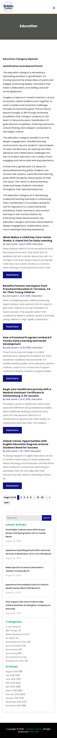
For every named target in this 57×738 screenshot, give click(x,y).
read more (12, 274)
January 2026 (12, 698)
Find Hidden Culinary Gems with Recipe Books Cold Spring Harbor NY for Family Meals (26, 533)
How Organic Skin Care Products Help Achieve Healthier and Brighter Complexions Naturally (28, 605)
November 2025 (13, 705)
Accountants (12, 649)
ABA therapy (12, 630)
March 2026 (11, 690)
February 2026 (12, 694)
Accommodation (14, 645)
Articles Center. (34, 729)
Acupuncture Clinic (15, 660)
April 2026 (10, 686)
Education (38, 244)
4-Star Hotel (12, 626)
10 (38, 497)
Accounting (11, 653)
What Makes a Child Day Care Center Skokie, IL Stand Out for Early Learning (27, 238)
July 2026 (10, 675)
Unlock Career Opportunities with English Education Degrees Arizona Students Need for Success (25, 444)
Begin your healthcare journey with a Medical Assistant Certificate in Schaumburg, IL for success (27, 392)
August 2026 (12, 671)
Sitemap (34, 731)
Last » (7, 502)
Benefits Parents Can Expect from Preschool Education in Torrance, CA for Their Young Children (26, 289)
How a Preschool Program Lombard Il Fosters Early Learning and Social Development (27, 341)
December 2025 (13, 701)
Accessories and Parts (16, 641)
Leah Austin (12, 244)
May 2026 (10, 682)
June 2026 (11, 679)
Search (46, 517)
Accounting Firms (14, 657)
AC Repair (10, 638)
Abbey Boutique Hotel (16, 634)
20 (42, 497)
